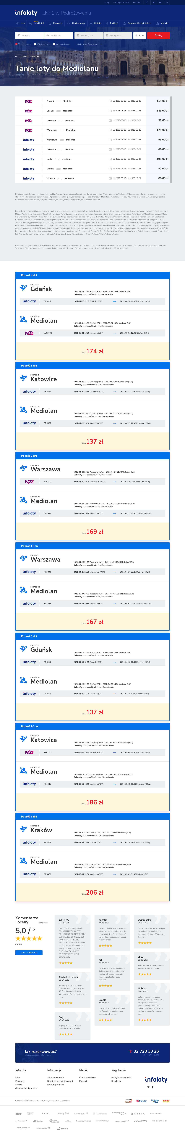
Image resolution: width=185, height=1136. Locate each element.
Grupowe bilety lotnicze (139, 23)
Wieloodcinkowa (63, 44)
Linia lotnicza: (81, 44)
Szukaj (158, 35)
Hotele (97, 23)
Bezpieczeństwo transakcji (60, 1081)
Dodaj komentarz (29, 953)
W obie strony (24, 44)
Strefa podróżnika (121, 2)
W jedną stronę (43, 44)
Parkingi (114, 23)
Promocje (57, 23)
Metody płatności (55, 1084)
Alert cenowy (78, 23)
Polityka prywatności (121, 1077)
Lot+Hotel (38, 23)
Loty (22, 23)
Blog (107, 2)
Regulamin (116, 1081)
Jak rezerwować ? (55, 1077)
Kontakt (164, 23)
